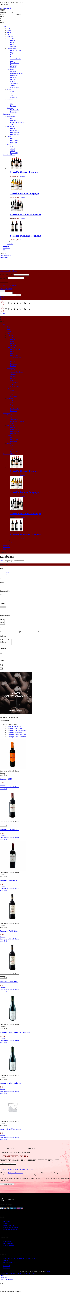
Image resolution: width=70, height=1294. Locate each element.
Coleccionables (8, 1246)
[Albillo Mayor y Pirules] (6, 640)
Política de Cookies (14, 1273)
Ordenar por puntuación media (16, 730)
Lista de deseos (5, 255)
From (2, 632)
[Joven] (2, 621)
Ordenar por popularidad (14, 728)
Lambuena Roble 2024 (9, 982)
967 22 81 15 (7, 1260)
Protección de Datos (28, 1273)
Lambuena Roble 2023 (9, 931)
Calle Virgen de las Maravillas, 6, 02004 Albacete (20, 1258)
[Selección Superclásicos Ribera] (16, 232)
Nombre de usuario (6, 274)
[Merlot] (6, 641)
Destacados (7, 1242)
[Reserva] (2, 622)
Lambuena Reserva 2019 (9, 880)
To (21, 632)
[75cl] (1, 653)
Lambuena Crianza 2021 (9, 830)
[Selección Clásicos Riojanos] (16, 168)
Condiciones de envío (10, 1227)
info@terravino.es (9, 1262)
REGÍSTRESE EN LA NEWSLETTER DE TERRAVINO (18, 1149)
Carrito (5, 1223)
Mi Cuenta (6, 1221)
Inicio (2, 561)
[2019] (1, 666)
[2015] (1, 664)
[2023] (1, 668)
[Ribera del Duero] (4, 595)
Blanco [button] (8, 575)
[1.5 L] (1, 652)
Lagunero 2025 (6, 779)
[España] (2, 582)
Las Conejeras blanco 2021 (10, 1129)
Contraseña (4, 278)
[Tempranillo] (6, 643)
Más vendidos (8, 1244)
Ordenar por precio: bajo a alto (16, 734)
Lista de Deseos (8, 1225)
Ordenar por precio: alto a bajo (16, 737)
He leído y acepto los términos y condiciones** (18, 1169)
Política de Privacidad (15, 1173)
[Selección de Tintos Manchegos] (16, 211)
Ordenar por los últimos (14, 732)
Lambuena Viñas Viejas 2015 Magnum (15, 1032)
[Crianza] (2, 619)
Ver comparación (6, 8)
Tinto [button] (7, 573)
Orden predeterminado (14, 726)
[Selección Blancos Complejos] (16, 189)
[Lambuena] (3, 607)
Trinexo (47, 1271)
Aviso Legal (4, 1273)
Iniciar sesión (4, 257)
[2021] (1, 667)
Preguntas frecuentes (10, 1229)
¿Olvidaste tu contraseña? (9, 285)
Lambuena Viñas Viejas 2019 (11, 1083)
